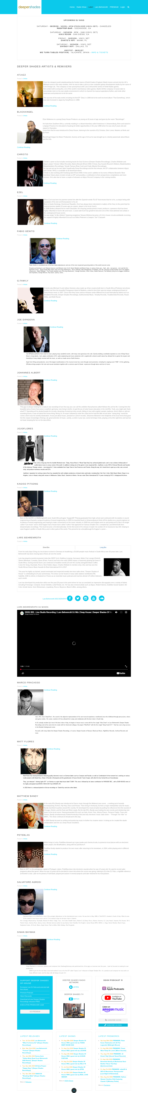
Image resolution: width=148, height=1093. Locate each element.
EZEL (20, 192)
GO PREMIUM (35, 1011)
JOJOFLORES (25, 428)
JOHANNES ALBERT (29, 372)
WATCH (76, 999)
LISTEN (76, 987)
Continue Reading (49, 106)
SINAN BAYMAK (26, 932)
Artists (25, 78)
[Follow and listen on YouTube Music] (113, 997)
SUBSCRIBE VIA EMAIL (114, 1025)
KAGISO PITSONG (27, 484)
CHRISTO (22, 154)
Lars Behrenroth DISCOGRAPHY (55, 599)
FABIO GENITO (26, 231)
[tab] (46, 547)
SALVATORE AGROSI (29, 882)
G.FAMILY (22, 281)
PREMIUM (114, 7)
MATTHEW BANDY (27, 796)
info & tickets (99, 52)
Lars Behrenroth (101, 7)
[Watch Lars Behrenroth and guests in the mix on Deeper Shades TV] (71, 999)
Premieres (107, 1085)
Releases (28, 1082)
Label (90, 7)
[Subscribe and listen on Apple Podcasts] (113, 988)
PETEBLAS (23, 835)
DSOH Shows (69, 1081)
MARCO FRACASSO (28, 682)
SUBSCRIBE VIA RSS (114, 1020)
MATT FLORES (25, 741)
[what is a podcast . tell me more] (122, 980)
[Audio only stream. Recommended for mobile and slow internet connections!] (71, 987)
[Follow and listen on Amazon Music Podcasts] (113, 1009)
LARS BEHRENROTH (29, 537)
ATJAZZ (21, 75)
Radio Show (81, 7)
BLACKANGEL (25, 112)
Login (122, 7)
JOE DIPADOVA (26, 319)
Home (72, 7)
